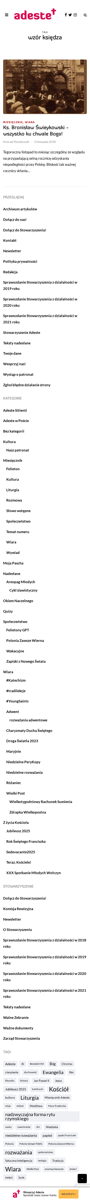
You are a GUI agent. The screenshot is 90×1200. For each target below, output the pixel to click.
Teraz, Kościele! (18, 862)
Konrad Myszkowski (16, 141)
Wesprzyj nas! (14, 364)
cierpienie (11, 1072)
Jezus (58, 1080)
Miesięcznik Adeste (57, 1097)
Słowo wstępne (18, 510)
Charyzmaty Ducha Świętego (29, 730)
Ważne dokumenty (18, 1028)
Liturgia (30, 1097)
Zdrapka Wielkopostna (27, 812)
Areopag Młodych (20, 582)
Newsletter (12, 251)
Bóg (53, 1064)
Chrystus (67, 1064)
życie (21, 1177)
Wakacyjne (15, 651)
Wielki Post (33, 1169)
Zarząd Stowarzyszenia (21, 1038)
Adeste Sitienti (15, 410)
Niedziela (52, 1127)
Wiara (30, 122)
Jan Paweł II (41, 1080)
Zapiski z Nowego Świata (26, 661)
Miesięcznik (12, 460)
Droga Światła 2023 (22, 741)
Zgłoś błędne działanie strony (26, 385)
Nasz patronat (17, 450)
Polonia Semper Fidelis (30, 1143)
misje (8, 1105)
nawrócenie (23, 1127)
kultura (10, 1097)
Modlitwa (36, 1106)
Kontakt (10, 240)
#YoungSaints (17, 701)
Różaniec (13, 783)
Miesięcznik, (13, 122)
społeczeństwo (45, 1152)
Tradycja (57, 1160)
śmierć (73, 1169)
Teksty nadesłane (17, 343)
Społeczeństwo (18, 521)
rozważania (18, 1152)
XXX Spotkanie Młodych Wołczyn (33, 873)
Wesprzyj (69, 1194)
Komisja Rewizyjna (18, 909)
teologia (42, 1160)
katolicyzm (37, 1089)
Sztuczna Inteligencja (18, 1160)
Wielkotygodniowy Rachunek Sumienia (40, 801)
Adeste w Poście (16, 420)
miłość (20, 1105)
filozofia (9, 1080)
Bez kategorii (13, 431)
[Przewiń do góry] (82, 1178)
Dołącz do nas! (15, 219)
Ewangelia (53, 1072)
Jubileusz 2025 (15, 1089)
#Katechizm (16, 680)
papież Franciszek (67, 1135)
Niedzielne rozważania (24, 772)
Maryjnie (13, 751)
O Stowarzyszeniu (17, 929)
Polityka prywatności (20, 261)
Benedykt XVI (37, 1063)
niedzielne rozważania (21, 1135)
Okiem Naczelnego (18, 601)
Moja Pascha (13, 563)
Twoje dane (12, 353)
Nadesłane (11, 573)
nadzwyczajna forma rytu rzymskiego (30, 1116)
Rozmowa (14, 500)
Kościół (59, 1089)
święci (9, 1177)
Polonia (9, 1143)
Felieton (13, 469)
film (71, 1072)
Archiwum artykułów (20, 209)
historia (24, 1080)
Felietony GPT (17, 630)
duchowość (30, 1072)
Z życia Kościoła (16, 822)
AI (22, 1064)
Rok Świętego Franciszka (26, 841)
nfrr (38, 1127)
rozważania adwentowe (28, 720)
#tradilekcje (16, 691)
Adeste (10, 1064)
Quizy (8, 611)
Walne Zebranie (16, 1017)
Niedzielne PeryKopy (23, 762)
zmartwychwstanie (54, 1169)
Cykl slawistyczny (23, 590)
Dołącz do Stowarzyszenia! (24, 230)
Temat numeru (17, 532)
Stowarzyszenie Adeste (21, 332)
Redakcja (10, 272)
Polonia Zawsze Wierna (61, 1143)
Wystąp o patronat (18, 374)
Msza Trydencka (57, 1105)
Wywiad (13, 552)
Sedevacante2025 (20, 852)
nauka (8, 1127)
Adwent (12, 711)
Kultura (9, 441)
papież (47, 1135)
